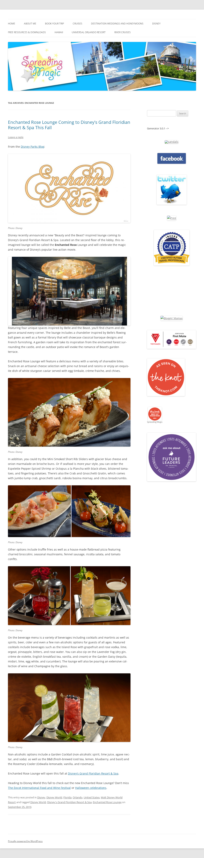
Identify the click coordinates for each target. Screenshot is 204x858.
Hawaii (59, 32)
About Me (30, 23)
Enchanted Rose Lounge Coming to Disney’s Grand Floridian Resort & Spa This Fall (69, 124)
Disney (156, 23)
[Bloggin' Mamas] (171, 318)
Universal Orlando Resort (89, 32)
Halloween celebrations (90, 788)
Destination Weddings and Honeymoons (117, 23)
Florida (67, 797)
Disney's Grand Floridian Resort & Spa (69, 802)
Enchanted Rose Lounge (107, 802)
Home (11, 23)
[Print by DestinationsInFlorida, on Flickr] (171, 218)
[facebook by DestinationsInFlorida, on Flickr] (171, 163)
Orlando (77, 797)
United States (92, 797)
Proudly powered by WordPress (25, 841)
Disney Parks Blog (32, 146)
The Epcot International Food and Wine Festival (39, 788)
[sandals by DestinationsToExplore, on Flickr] (171, 141)
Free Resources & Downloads (27, 32)
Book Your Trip (54, 23)
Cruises (77, 23)
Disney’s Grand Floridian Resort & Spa (93, 773)
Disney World (54, 797)
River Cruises (122, 32)
